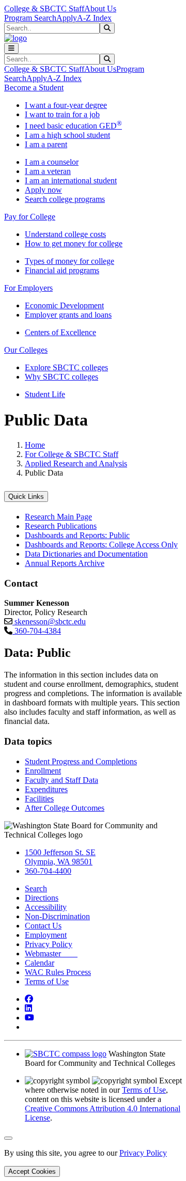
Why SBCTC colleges (61, 376)
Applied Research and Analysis (76, 463)
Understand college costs (65, 234)
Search (36, 888)
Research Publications (61, 526)
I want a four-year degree (66, 105)
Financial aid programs (62, 270)
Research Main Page (58, 516)
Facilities (39, 798)
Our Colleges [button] (26, 349)
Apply (66, 17)
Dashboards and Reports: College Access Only (101, 544)
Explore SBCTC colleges (66, 367)
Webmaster (51, 953)
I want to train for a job (62, 114)
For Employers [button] (28, 288)
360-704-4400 (48, 871)
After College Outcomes (64, 808)
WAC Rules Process (58, 972)
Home (35, 444)
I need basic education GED (73, 125)
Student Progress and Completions (81, 761)
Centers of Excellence (60, 332)
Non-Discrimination (57, 916)
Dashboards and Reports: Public (77, 535)
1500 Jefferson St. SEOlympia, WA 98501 (60, 857)
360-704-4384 (36, 630)
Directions (41, 897)
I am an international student (71, 180)
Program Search (30, 17)
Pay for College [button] (29, 216)
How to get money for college (73, 243)
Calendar (39, 962)
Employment (46, 935)
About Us (100, 8)
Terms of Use (47, 981)
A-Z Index (94, 17)
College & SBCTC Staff (44, 8)
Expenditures (46, 789)
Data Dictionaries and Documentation (86, 553)
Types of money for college (69, 261)
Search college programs (65, 199)
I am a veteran (48, 171)
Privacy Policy (48, 944)
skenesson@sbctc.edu (49, 621)
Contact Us (43, 925)
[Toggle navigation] (11, 48)
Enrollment (43, 770)
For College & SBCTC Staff (71, 454)
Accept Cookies (32, 1171)
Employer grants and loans (68, 314)
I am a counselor (52, 162)
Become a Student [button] (34, 87)
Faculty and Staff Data (61, 780)
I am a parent (46, 144)
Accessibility (46, 907)
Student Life (45, 394)
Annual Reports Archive (64, 563)
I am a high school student (67, 135)
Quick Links (26, 496)
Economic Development (64, 305)
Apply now (43, 189)
